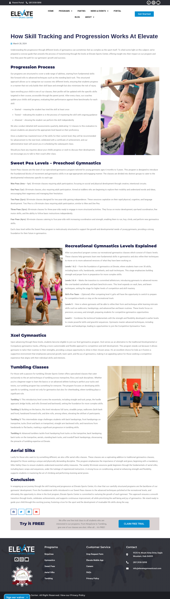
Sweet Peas (49, 566)
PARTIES (81, 11)
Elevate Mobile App (94, 560)
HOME (51, 11)
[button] (14, 512)
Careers (89, 566)
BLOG (77, 17)
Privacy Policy (92, 578)
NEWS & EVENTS (98, 11)
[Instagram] (154, 3)
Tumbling (48, 578)
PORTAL (117, 11)
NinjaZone (49, 554)
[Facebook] (149, 3)
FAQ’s (88, 572)
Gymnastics (49, 560)
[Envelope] (158, 3)
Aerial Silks (49, 572)
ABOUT (88, 17)
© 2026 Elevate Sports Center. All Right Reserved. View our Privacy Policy (46, 595)
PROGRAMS (64, 11)
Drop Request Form (94, 554)
